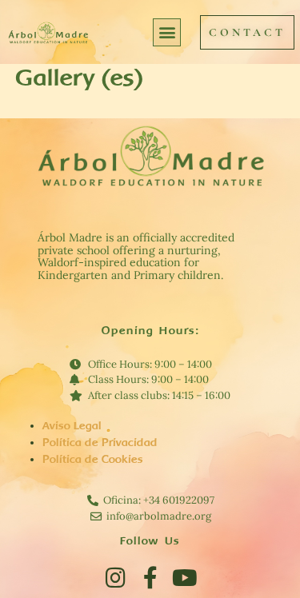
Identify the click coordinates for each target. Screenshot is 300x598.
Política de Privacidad (100, 442)
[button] (167, 32)
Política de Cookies (92, 459)
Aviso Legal (72, 426)
